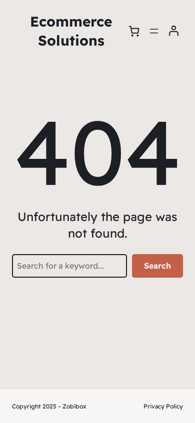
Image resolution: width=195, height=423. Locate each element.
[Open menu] (154, 31)
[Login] (174, 31)
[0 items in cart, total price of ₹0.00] (134, 31)
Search (157, 266)
